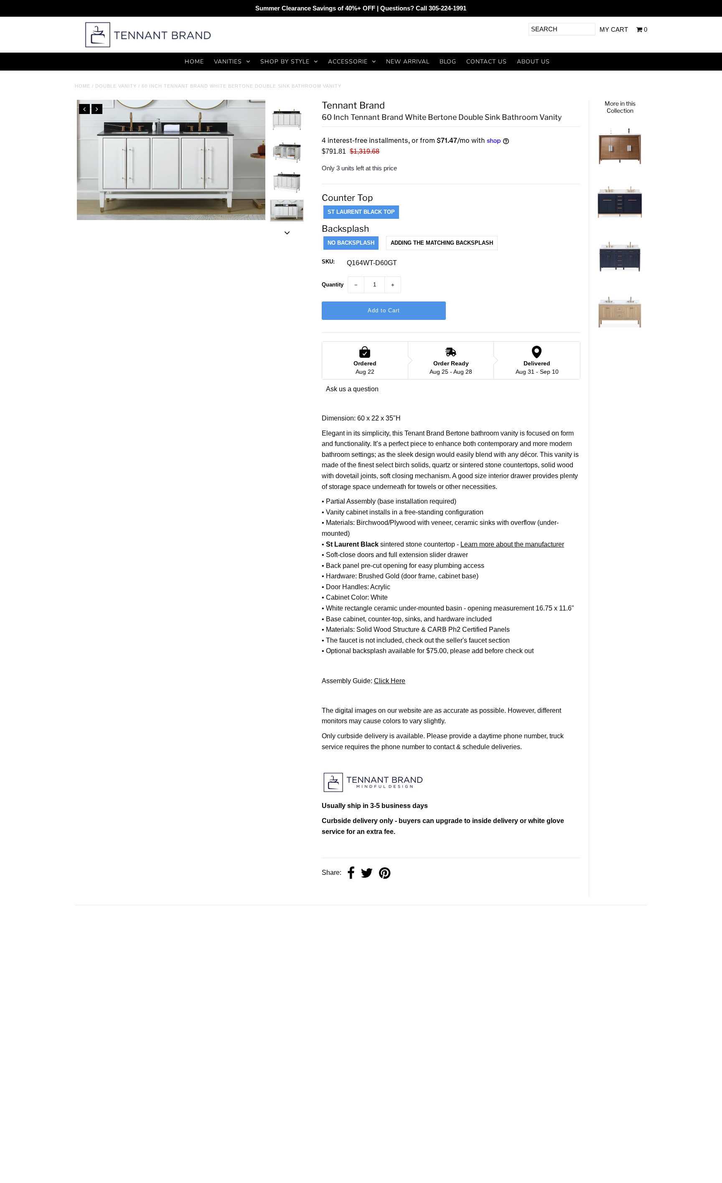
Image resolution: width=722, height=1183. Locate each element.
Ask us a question (352, 389)
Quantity (332, 284)
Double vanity (116, 86)
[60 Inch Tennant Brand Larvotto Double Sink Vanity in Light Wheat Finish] (619, 167)
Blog (448, 62)
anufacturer (547, 544)
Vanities (228, 62)
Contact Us (486, 62)
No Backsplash (351, 243)
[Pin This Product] (384, 873)
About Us (533, 62)
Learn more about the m (495, 544)
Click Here (389, 680)
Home (194, 62)
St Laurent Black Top (361, 212)
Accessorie (348, 62)
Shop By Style (285, 62)
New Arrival (408, 62)
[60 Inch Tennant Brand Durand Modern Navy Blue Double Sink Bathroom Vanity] (619, 277)
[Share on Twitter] (367, 873)
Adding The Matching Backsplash (442, 243)
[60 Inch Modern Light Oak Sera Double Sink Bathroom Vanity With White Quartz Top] (619, 333)
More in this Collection (620, 107)
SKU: (328, 261)
